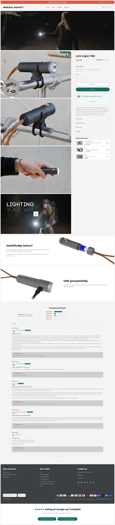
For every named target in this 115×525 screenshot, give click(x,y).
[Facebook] (78, 482)
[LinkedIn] (93, 482)
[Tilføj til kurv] (107, 156)
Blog (41, 486)
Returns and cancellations (10, 474)
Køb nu (93, 89)
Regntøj (59, 7)
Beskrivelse (79, 119)
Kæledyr (66, 7)
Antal (77, 74)
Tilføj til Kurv (92, 84)
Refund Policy (64, 499)
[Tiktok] (87, 482)
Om (41, 472)
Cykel (47, 7)
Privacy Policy (57, 499)
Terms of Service (81, 499)
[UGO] (80, 157)
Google (64, 2)
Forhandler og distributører (47, 481)
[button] (49, 311)
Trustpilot (58, 2)
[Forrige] (39, 2)
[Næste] (75, 2)
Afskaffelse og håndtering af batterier (104, 499)
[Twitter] (90, 482)
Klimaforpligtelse (44, 474)
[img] (15, 328)
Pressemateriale (44, 476)
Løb (53, 7)
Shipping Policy (72, 499)
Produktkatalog (44, 479)
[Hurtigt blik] (107, 143)
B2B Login (6, 476)
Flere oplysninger (92, 101)
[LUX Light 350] (80, 143)
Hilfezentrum (6, 472)
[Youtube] (81, 482)
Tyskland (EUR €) (102, 2)
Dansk (109, 2)
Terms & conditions (90, 499)
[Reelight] (13, 7)
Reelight (8, 499)
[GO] (80, 150)
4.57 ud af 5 (30, 314)
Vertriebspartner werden (46, 483)
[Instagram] (84, 482)
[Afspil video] (35, 214)
